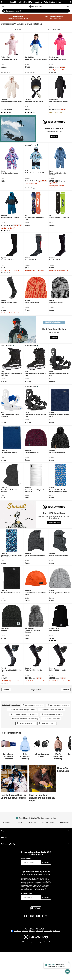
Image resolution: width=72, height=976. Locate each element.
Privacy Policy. (42, 889)
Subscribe (45, 862)
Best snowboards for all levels (34, 705)
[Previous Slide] (1, 2)
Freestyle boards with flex (26, 723)
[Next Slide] (70, 2)
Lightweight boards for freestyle (59, 705)
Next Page (66, 690)
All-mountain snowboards (52, 719)
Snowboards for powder (48, 723)
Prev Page (6, 690)
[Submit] (4, 11)
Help (2, 831)
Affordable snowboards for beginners (52, 710)
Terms (36, 889)
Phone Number (26, 893)
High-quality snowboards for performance (25, 714)
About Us (4, 837)
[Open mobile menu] (3, 6)
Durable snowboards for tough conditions (23, 710)
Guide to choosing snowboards (53, 714)
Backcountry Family (8, 844)
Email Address (26, 858)
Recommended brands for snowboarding (26, 719)
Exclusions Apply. (25, 879)
